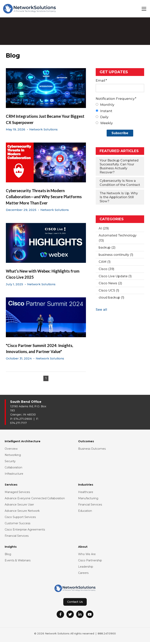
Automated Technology (118, 238)
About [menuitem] (83, 546)
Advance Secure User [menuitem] (19, 504)
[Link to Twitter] (70, 614)
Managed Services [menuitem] (17, 492)
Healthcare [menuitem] (85, 492)
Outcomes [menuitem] (86, 441)
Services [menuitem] (11, 484)
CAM (105, 262)
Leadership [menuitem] (85, 566)
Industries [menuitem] (85, 484)
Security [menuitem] (10, 461)
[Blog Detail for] (46, 317)
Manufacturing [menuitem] (88, 498)
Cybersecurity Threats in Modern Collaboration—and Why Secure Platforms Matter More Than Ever (44, 196)
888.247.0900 (107, 633)
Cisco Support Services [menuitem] (20, 517)
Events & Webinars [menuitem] (17, 560)
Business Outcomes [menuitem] (92, 448)
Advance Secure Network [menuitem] (22, 511)
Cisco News (110, 283)
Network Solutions (43, 129)
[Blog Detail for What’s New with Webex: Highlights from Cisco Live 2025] (46, 243)
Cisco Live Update (115, 276)
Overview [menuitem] (11, 448)
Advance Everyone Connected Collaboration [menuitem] (35, 498)
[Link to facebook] (60, 614)
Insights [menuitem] (11, 546)
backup (107, 247)
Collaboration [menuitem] (13, 467)
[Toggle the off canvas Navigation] (144, 9)
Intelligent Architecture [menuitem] (22, 441)
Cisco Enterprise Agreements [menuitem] (25, 529)
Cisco (106, 269)
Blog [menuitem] (8, 554)
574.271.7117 (18, 423)
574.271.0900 (23, 419)
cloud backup (111, 297)
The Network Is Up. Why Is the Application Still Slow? (119, 197)
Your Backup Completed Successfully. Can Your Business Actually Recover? (119, 166)
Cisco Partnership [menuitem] (90, 560)
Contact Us (75, 602)
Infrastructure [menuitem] (14, 473)
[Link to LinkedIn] (80, 614)
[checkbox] (120, 114)
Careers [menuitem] (83, 573)
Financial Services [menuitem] (17, 536)
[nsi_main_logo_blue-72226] (29, 8)
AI (104, 228)
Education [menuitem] (85, 511)
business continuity (116, 255)
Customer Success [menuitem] (17, 523)
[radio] (120, 104)
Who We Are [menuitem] (87, 554)
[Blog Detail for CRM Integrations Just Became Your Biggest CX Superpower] (46, 88)
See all (101, 309)
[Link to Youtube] (89, 614)
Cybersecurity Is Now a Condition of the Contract (120, 182)
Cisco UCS (109, 290)
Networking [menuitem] (13, 455)
